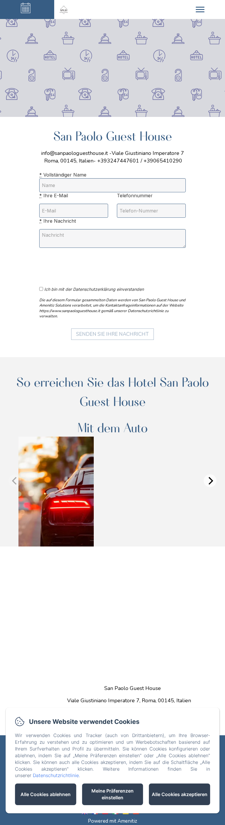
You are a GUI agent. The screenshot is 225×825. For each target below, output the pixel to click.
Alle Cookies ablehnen (46, 794)
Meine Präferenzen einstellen (112, 794)
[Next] (210, 480)
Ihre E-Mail (53, 195)
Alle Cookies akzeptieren (179, 794)
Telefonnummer (135, 195)
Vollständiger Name (62, 175)
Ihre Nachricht (57, 221)
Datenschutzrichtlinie (56, 775)
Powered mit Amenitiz (112, 821)
